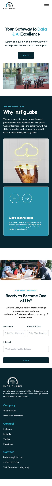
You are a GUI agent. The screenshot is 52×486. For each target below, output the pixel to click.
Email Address (34, 333)
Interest (7, 348)
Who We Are (9, 417)
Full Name (8, 333)
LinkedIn (7, 440)
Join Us (26, 55)
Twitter (6, 445)
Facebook (8, 450)
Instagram (8, 435)
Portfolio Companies (13, 422)
